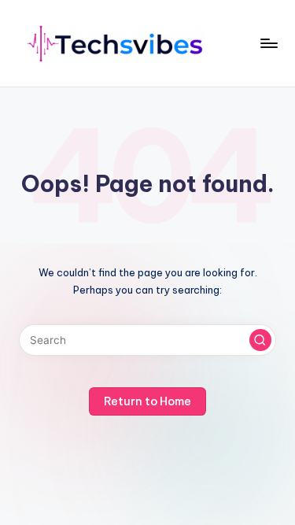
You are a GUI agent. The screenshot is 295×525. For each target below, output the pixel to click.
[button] (260, 340)
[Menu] (268, 43)
